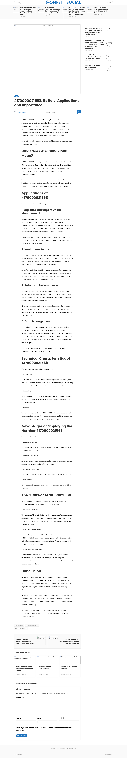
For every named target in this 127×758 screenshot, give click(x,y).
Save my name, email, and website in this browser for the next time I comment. (44, 729)
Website (62, 718)
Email (40, 718)
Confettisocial (21, 112)
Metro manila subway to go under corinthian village (24, 668)
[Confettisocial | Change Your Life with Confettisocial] (63, 2)
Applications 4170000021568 (21, 628)
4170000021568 (19, 625)
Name (19, 718)
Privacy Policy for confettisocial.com (63, 748)
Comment (20, 698)
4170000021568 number (32, 625)
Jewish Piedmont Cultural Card (45, 668)
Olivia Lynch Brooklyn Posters (69, 668)
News (16, 96)
